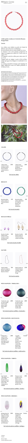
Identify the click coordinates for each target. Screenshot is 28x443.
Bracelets (4, 182)
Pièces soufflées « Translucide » (10, 283)
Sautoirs (3, 250)
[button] (1, 161)
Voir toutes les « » (14, 311)
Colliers (3, 147)
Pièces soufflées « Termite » (9, 358)
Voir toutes (14, 243)
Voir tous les (14, 174)
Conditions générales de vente (6, 440)
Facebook (2, 436)
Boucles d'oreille (6, 217)
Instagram (3, 435)
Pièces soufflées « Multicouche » (10, 318)
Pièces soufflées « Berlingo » (9, 396)
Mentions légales (4, 438)
